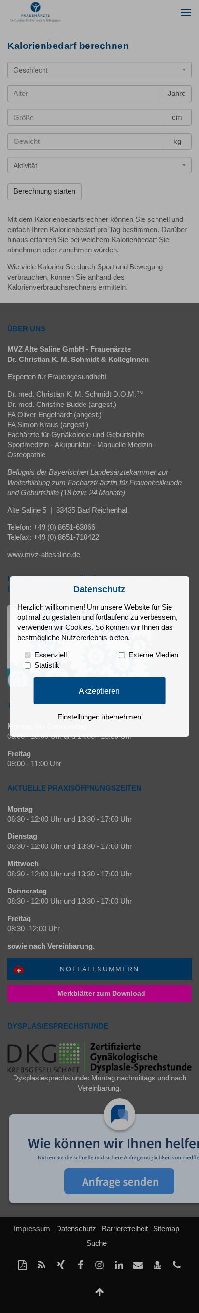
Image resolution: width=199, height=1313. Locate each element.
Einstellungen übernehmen (99, 717)
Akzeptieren (99, 690)
